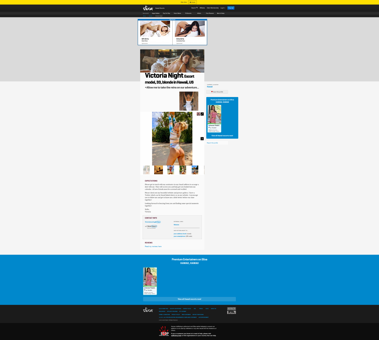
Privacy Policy (176, 314)
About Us (213, 308)
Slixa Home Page (163, 308)
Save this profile (218, 92)
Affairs (199, 13)
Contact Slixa (187, 308)
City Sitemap (182, 311)
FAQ (195, 308)
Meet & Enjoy (220, 13)
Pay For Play (166, 13)
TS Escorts (188, 13)
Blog (207, 308)
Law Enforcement (203, 317)
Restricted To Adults (231, 312)
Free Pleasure (210, 13)
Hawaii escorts (223, 136)
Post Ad (230, 8)
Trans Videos (177, 13)
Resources (162, 311)
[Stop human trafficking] (189, 330)
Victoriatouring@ (152, 222)
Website (176, 225)
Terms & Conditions (164, 314)
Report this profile (212, 143)
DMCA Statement (186, 314)
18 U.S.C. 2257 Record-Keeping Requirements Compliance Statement (178, 317)
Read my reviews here (153, 246)
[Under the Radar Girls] (172, 32)
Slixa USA (148, 8)
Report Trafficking (198, 314)
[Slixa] (148, 309)
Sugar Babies (155, 13)
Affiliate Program (172, 311)
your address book (180, 234)
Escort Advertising (175, 308)
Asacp (231, 308)
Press (201, 308)
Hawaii (210, 87)
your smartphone (179, 236)
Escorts (162, 8)
